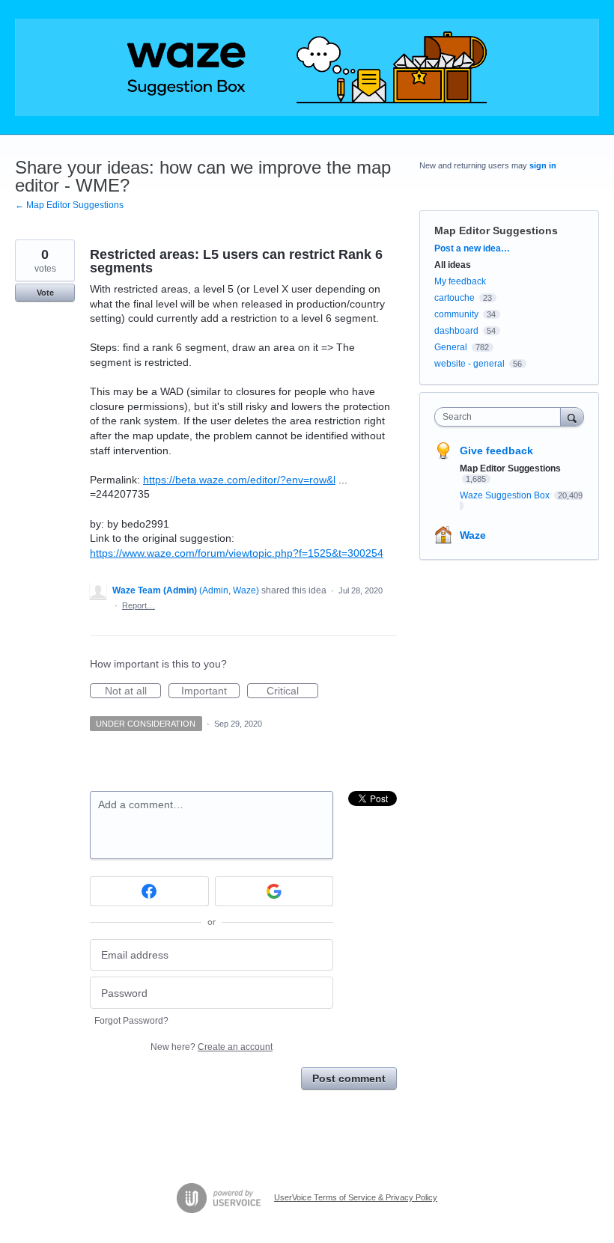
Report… (138, 605)
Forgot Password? (131, 1021)
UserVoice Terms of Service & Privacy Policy (355, 1197)
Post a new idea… (472, 248)
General (450, 347)
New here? (212, 1047)
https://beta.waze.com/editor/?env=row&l (239, 480)
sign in (542, 165)
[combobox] (501, 417)
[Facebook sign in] (149, 891)
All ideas (452, 265)
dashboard (456, 331)
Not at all (133, 691)
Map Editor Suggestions (496, 230)
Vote (45, 292)
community (456, 314)
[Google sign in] (274, 891)
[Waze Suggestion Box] (307, 67)
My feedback (460, 281)
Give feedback (496, 450)
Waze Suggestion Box (506, 495)
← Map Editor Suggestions (69, 205)
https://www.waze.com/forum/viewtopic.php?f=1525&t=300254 (236, 553)
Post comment (349, 1078)
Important (210, 691)
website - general (469, 363)
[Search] (572, 416)
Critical (292, 691)
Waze (473, 535)
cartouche (454, 298)
